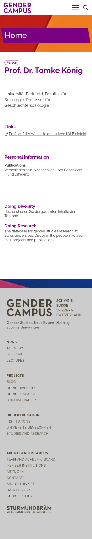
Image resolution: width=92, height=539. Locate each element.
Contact (15, 478)
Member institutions (26, 465)
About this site (21, 484)
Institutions (19, 421)
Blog (11, 381)
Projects (15, 375)
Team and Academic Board (31, 459)
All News (15, 348)
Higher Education (23, 415)
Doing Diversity (19, 206)
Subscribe (16, 354)
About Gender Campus (27, 453)
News (12, 342)
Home (16, 35)
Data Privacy (18, 490)
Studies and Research (27, 433)
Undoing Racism (21, 400)
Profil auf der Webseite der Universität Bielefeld (47, 134)
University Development (30, 427)
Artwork (15, 471)
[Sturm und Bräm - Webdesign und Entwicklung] (29, 508)
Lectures (16, 360)
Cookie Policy (20, 496)
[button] (75, 7)
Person (11, 62)
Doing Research (20, 225)
